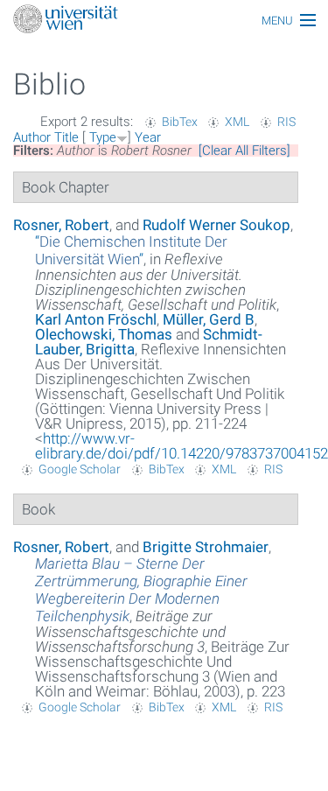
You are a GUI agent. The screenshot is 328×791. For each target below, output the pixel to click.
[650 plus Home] (164, 20)
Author (32, 137)
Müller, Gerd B (209, 319)
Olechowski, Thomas (103, 334)
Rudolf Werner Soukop (216, 225)
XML (237, 122)
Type (102, 137)
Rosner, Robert (61, 225)
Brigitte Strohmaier (206, 547)
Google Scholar (79, 469)
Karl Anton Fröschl (96, 319)
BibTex (180, 122)
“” (131, 250)
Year (148, 137)
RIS (286, 122)
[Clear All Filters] (244, 150)
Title (66, 137)
